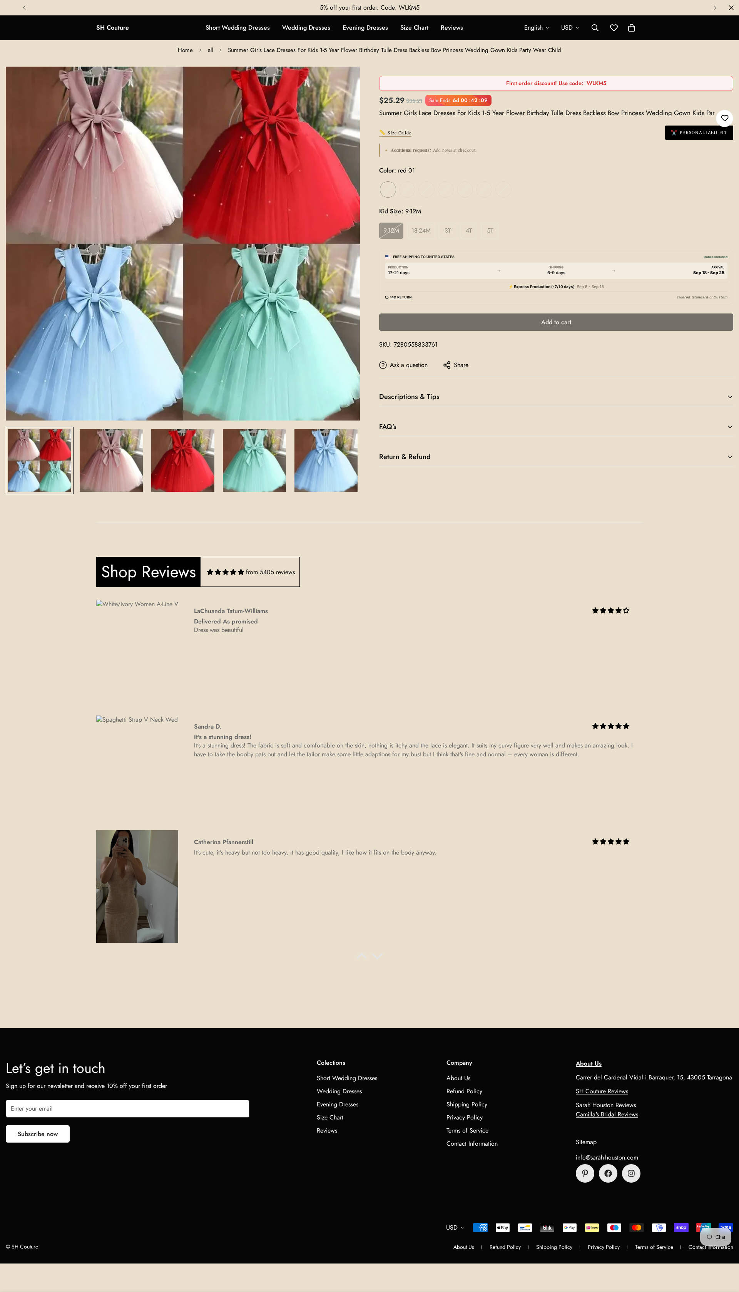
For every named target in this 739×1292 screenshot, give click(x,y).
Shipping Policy (466, 1104)
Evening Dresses (365, 27)
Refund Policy (464, 1091)
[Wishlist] (724, 118)
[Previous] (24, 7)
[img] (225, 572)
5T (490, 230)
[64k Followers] (631, 1173)
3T (448, 230)
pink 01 (407, 189)
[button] (631, 28)
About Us (458, 1078)
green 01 (465, 189)
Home (185, 50)
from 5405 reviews (270, 572)
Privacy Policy (464, 1117)
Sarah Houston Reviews (606, 1105)
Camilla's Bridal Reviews (607, 1114)
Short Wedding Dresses (238, 27)
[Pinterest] (585, 1173)
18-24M (421, 230)
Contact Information (472, 1143)
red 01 (388, 189)
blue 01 (484, 189)
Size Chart (414, 27)
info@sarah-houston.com (607, 1157)
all (210, 50)
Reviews (452, 27)
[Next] (715, 7)
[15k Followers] (608, 1173)
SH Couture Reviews (602, 1091)
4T (469, 230)
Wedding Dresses (306, 27)
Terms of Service (467, 1130)
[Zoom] (343, 83)
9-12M (391, 230)
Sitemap (586, 1142)
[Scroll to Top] (724, 1250)
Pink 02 (426, 189)
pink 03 (445, 189)
